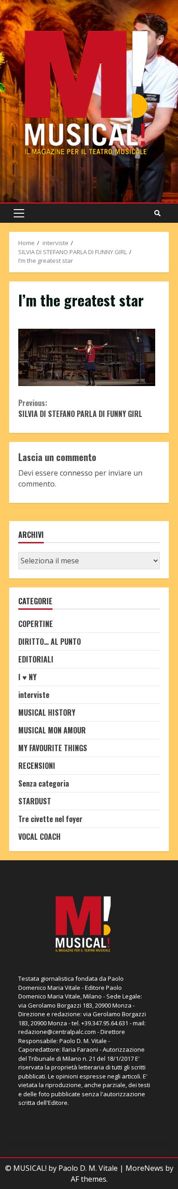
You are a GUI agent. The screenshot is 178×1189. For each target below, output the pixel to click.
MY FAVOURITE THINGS (52, 747)
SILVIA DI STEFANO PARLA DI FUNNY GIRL (80, 408)
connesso (76, 473)
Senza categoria (43, 783)
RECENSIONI (36, 765)
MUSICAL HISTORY (46, 712)
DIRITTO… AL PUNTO (49, 641)
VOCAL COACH (39, 836)
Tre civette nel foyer (50, 818)
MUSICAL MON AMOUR (52, 730)
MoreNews (144, 1168)
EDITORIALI (35, 659)
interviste (33, 694)
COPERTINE (35, 623)
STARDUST (34, 801)
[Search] (157, 213)
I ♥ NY (27, 677)
